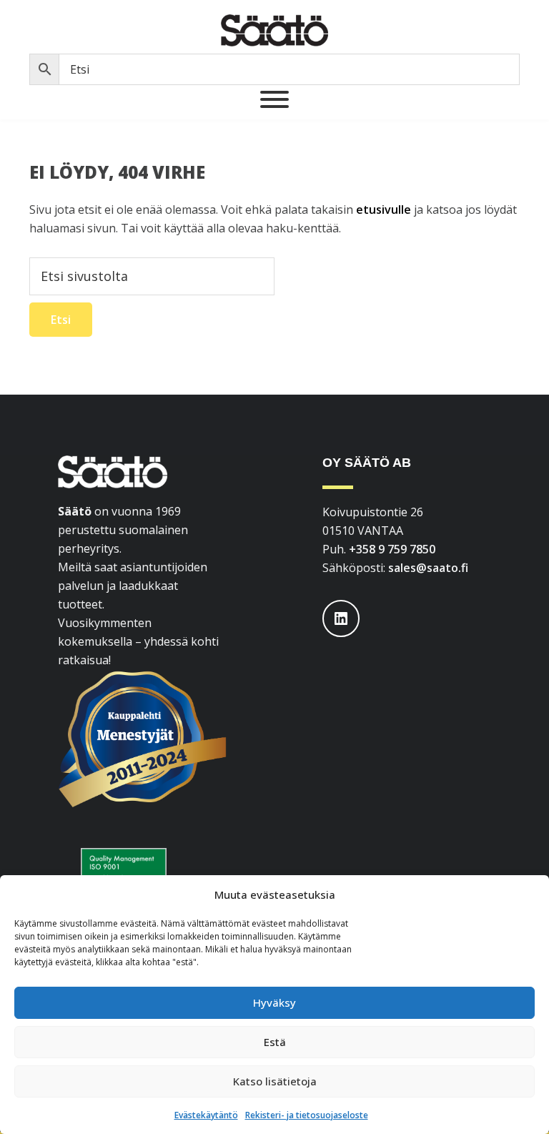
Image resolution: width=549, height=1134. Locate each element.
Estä (275, 1042)
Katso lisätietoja (275, 1081)
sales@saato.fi (428, 568)
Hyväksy (274, 1002)
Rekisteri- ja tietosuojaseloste (306, 1115)
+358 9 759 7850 (392, 549)
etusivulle (383, 209)
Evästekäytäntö (206, 1115)
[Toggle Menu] (274, 99)
